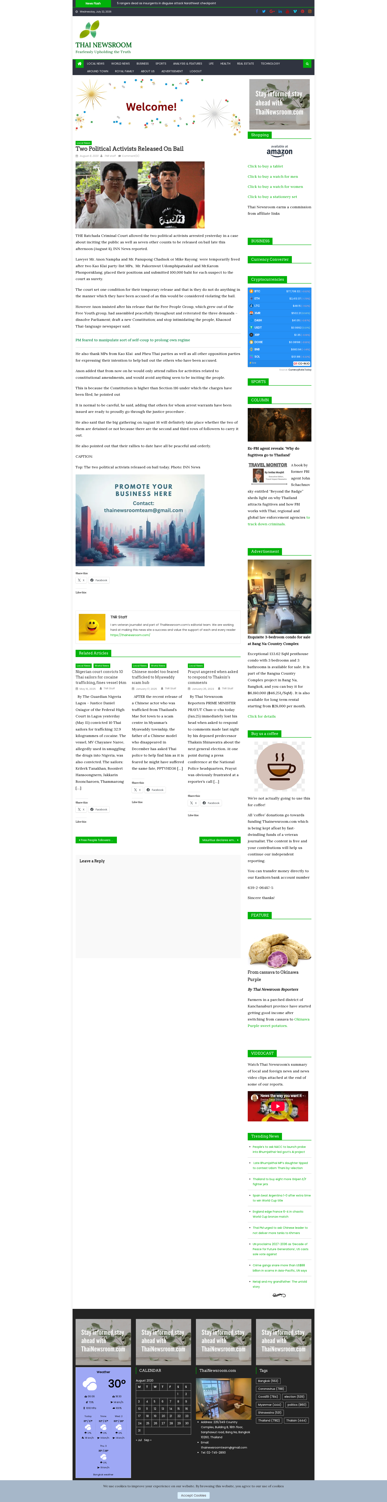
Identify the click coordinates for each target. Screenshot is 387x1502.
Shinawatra (270, 1413)
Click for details (262, 716)
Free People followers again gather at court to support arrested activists (99, 840)
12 (155, 1409)
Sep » (147, 1440)
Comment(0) (130, 156)
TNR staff (109, 156)
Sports (161, 64)
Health (225, 64)
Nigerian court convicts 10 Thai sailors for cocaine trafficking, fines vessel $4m (101, 677)
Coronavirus (271, 1389)
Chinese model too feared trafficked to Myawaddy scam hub (155, 677)
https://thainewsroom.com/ (130, 635)
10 (139, 1409)
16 (186, 1409)
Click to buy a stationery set (272, 196)
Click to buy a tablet (265, 166)
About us (148, 71)
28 (171, 1423)
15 (178, 1409)
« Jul (139, 1440)
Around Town (97, 71)
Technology (270, 64)
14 (171, 1409)
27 (163, 1423)
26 (155, 1423)
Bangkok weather (103, 1474)
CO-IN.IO (304, 363)
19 (155, 1416)
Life (211, 64)
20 (163, 1416)
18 (147, 1416)
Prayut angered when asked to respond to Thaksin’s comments (213, 677)
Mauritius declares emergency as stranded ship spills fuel (222, 840)
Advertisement (172, 71)
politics (297, 1405)
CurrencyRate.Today (299, 369)
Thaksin (296, 1420)
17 (139, 1416)
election (294, 1397)
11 (147, 1409)
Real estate (245, 64)
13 (163, 1409)
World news (120, 64)
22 (179, 1416)
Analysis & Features (187, 64)
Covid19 (268, 1397)
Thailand (269, 1420)
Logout (196, 71)
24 (140, 1423)
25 (147, 1423)
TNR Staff (109, 688)
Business (143, 64)
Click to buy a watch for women (275, 186)
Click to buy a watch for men (273, 176)
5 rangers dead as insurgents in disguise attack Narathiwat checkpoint (166, 3)
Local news (95, 64)
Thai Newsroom (104, 45)
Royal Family (124, 71)
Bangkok (268, 1381)
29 (179, 1423)
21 (171, 1416)
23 (186, 1416)
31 (139, 1431)
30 (187, 1423)
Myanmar (269, 1405)
